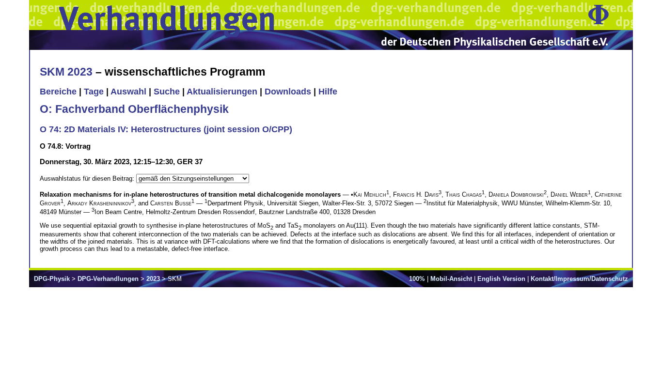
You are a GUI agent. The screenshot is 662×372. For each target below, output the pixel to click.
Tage (94, 91)
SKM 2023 (66, 71)
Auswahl (128, 91)
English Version (501, 278)
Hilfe (327, 91)
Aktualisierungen (222, 91)
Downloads (288, 91)
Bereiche (58, 91)
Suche (167, 91)
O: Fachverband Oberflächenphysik (134, 109)
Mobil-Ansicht (451, 278)
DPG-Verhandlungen (108, 278)
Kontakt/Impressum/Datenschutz (579, 278)
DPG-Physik (52, 278)
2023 (153, 278)
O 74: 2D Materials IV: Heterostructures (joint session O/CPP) (166, 129)
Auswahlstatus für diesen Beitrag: (88, 178)
